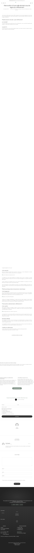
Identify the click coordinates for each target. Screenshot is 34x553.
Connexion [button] (17, 520)
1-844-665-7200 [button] (17, 504)
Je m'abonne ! (17, 416)
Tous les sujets (5, 410)
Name (3, 468)
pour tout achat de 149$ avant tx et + (17, 0)
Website (3, 475)
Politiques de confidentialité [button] (17, 514)
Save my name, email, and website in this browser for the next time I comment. (14, 480)
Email (3, 472)
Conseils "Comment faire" (6, 411)
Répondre (29, 443)
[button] (2, 2)
